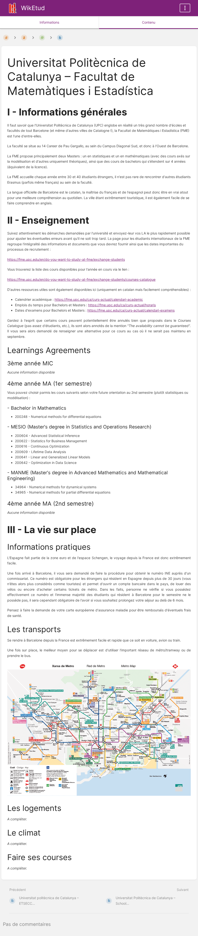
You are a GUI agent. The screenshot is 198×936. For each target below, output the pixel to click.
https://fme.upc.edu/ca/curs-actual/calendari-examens (131, 310)
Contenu (148, 22)
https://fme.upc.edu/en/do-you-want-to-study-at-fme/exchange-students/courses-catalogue (81, 279)
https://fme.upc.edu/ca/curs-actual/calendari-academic (99, 299)
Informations (49, 22)
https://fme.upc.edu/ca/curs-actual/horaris (122, 305)
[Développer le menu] (185, 8)
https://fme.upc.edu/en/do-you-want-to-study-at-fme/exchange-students (66, 259)
